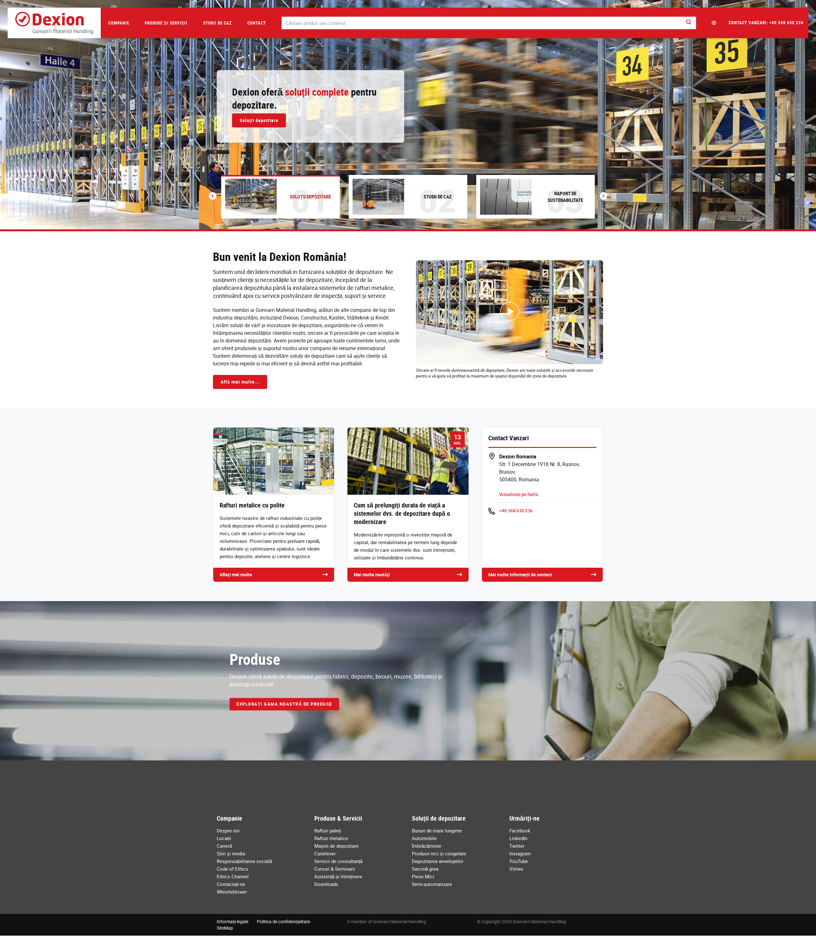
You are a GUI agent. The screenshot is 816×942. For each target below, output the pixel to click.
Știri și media (231, 853)
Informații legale (232, 921)
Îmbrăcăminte (426, 846)
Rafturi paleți (327, 830)
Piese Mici (423, 876)
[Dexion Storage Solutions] (54, 23)
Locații (224, 838)
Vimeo (516, 869)
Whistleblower (232, 891)
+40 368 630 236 (516, 510)
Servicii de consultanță (338, 861)
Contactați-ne (231, 884)
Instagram (520, 853)
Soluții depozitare (259, 120)
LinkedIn (518, 838)
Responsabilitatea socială (244, 861)
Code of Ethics (232, 869)
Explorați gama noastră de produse (284, 704)
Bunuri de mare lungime (437, 830)
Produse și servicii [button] (166, 23)
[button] (714, 23)
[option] (408, 114)
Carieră (224, 846)
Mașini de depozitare (336, 846)
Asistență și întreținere (338, 876)
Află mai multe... (240, 382)
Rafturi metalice (331, 838)
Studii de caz (217, 23)
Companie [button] (118, 23)
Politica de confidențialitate (283, 921)
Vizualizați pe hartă (518, 494)
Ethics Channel (233, 876)
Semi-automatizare (432, 884)
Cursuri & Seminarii (334, 869)
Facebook (519, 830)
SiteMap (225, 928)
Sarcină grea (425, 869)
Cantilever (325, 853)
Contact (256, 23)
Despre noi (228, 830)
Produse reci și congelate (439, 853)
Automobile (424, 838)
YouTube (518, 861)
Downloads (326, 884)
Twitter (516, 846)
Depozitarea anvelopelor (437, 861)
